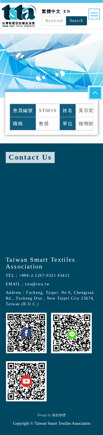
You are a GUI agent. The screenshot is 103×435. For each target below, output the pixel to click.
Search (76, 21)
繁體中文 (51, 11)
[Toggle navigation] (94, 14)
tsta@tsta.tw (37, 284)
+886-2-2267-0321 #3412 (44, 275)
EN (67, 11)
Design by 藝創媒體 (51, 415)
